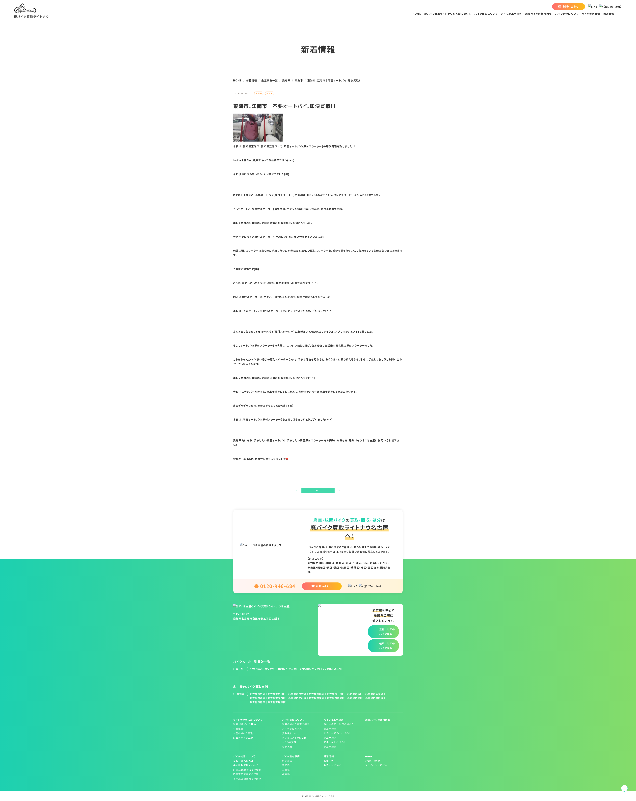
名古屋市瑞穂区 (277, 702)
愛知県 (286, 765)
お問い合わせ (372, 760)
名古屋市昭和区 (336, 698)
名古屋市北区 (316, 694)
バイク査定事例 (591, 13)
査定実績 (287, 746)
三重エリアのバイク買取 (387, 631)
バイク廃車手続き (511, 13)
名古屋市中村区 (297, 694)
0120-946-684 (277, 586)
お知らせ (328, 760)
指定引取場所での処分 (246, 765)
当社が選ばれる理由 (244, 724)
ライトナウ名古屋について (247, 719)
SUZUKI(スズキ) (333, 668)
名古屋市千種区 (336, 694)
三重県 (286, 769)
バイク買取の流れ (292, 728)
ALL (318, 490)
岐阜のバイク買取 (243, 737)
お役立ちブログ (332, 765)
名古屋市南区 (355, 694)
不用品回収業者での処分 (247, 778)
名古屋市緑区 (257, 702)
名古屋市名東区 (374, 694)
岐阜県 (286, 774)
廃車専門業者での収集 (246, 774)
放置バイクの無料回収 (538, 13)
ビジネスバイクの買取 (294, 737)
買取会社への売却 (243, 760)
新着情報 (609, 13)
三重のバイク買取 (243, 733)
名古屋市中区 (257, 694)
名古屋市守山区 (297, 698)
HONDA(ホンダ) (287, 668)
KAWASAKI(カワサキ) (262, 668)
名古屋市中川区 (277, 694)
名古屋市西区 (257, 698)
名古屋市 (287, 760)
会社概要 (238, 728)
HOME (417, 13)
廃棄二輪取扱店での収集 (247, 769)
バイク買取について (486, 13)
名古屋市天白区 (277, 698)
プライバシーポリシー (377, 765)
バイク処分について (567, 13)
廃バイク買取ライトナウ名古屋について (447, 13)
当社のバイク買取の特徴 (296, 724)
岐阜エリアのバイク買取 (387, 646)
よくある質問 (289, 742)
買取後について (291, 733)
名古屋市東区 (316, 698)
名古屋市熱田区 (374, 698)
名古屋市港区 (355, 698)
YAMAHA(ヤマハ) (310, 668)
